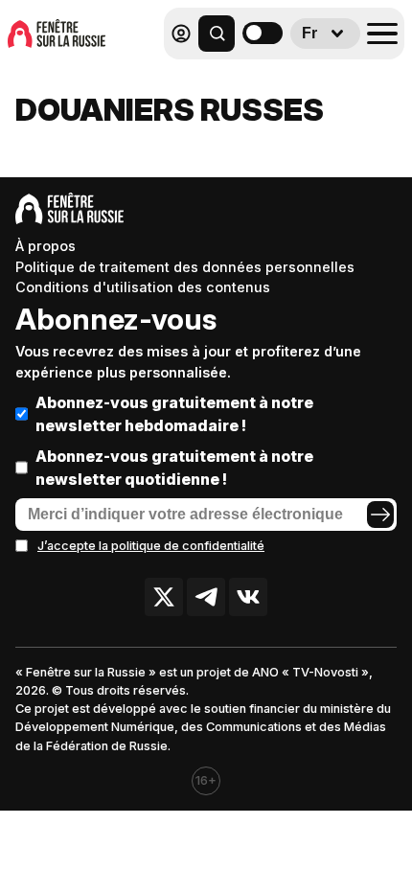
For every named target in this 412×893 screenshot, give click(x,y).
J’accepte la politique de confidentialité (150, 545)
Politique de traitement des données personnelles (185, 267)
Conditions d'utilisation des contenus (142, 287)
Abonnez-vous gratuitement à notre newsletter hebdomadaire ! (174, 414)
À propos (45, 246)
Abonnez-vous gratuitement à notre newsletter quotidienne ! (174, 467)
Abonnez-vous (116, 319)
